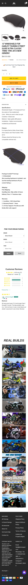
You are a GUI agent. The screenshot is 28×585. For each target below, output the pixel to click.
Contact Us (5, 535)
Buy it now (14, 83)
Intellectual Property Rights (20, 535)
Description (5, 104)
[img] (6, 294)
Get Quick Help (6, 532)
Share (3, 98)
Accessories (5, 525)
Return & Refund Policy (20, 523)
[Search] (5, 3)
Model (5, 239)
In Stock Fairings (7, 522)
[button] (7, 279)
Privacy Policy (20, 528)
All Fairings (5, 519)
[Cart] (25, 3)
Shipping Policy (20, 519)
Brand (5, 233)
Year (5, 245)
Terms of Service (21, 531)
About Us (4, 529)
